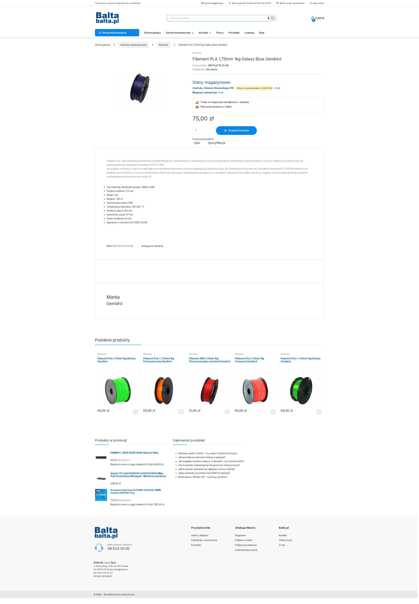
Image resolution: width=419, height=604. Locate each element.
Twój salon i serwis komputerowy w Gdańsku (117, 3)
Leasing (249, 32)
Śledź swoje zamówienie (292, 3)
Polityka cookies (244, 540)
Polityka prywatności (246, 545)
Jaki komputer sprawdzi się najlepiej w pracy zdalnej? (206, 469)
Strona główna (152, 32)
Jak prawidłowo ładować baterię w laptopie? (202, 457)
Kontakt (203, 32)
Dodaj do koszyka (238, 130)
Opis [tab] (197, 143)
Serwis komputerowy (178, 32)
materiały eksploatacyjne (133, 44)
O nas (282, 545)
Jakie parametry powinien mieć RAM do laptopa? (204, 473)
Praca (219, 32)
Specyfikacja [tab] (216, 143)
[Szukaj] (273, 18)
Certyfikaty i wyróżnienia (204, 540)
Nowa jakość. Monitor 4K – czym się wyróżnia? (203, 477)
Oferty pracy (285, 540)
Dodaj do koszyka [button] (133, 411)
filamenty (163, 44)
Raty (261, 32)
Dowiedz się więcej (179, 411)
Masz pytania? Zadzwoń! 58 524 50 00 (251, 3)
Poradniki (233, 32)
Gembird (208, 139)
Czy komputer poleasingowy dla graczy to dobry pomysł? (209, 465)
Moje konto (318, 3)
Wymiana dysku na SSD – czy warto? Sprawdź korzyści (207, 453)
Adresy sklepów (199, 535)
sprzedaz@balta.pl (214, 3)
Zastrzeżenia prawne (246, 550)
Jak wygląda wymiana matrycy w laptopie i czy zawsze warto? (211, 461)
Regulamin (240, 535)
